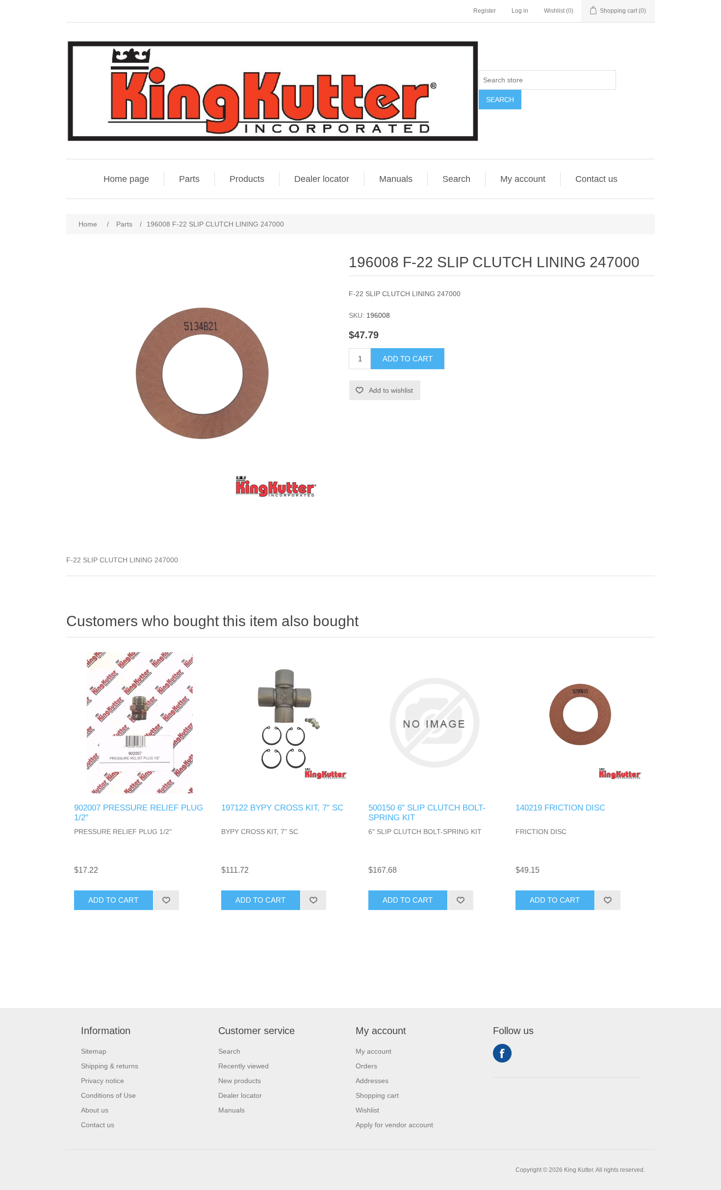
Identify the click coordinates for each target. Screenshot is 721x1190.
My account (522, 179)
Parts (189, 179)
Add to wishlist (391, 390)
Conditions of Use (108, 1095)
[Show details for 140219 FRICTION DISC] (581, 722)
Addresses (372, 1081)
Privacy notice (102, 1081)
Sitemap (93, 1051)
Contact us (596, 179)
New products (239, 1081)
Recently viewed (243, 1066)
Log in (520, 10)
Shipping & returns (109, 1066)
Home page (126, 179)
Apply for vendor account (394, 1125)
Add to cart (408, 358)
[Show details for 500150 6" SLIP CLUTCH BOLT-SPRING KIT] (434, 722)
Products (247, 179)
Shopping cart (377, 1095)
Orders (366, 1066)
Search (500, 99)
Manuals (395, 179)
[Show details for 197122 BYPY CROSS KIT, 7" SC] (287, 722)
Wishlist (367, 1110)
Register (484, 10)
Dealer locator (321, 179)
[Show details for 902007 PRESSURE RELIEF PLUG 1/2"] (139, 722)
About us (94, 1110)
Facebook (502, 1053)
